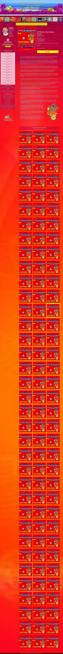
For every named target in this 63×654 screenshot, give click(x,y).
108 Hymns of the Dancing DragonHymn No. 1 (8, 54)
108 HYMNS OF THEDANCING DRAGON (8, 51)
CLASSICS (16, 12)
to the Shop (26, 49)
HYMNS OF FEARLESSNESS (8, 96)
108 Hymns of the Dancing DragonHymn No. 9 (8, 75)
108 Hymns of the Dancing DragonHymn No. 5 (8, 64)
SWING (35, 12)
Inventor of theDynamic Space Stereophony (11, 33)
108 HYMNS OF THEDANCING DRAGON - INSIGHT (8, 86)
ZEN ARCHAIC (8, 103)
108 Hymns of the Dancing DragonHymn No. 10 (8, 78)
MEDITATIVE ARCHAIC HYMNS (8, 106)
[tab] (8, 51)
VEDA (31, 12)
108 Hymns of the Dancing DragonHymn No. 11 (8, 80)
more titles (47, 51)
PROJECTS (11, 12)
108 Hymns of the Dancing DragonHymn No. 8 (8, 72)
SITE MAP (53, 12)
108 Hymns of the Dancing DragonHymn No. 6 (8, 67)
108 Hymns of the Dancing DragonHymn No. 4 (8, 62)
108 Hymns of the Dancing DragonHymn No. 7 (8, 70)
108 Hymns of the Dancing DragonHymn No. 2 (8, 56)
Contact (41, 653)
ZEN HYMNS (7, 101)
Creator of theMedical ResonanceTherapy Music (11, 35)
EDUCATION (26, 12)
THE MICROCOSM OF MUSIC (7, 108)
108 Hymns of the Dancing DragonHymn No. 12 (8, 83)
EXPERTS (39, 12)
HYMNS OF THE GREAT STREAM (8, 91)
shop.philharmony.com (35, 15)
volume (35, 47)
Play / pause (19, 47)
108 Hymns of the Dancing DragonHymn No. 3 (8, 59)
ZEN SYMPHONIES (7, 99)
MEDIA (44, 12)
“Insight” (26, 111)
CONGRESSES (48, 12)
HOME (7, 12)
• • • (56, 12)
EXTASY (7, 89)
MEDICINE (21, 12)
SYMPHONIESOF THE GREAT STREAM (8, 94)
